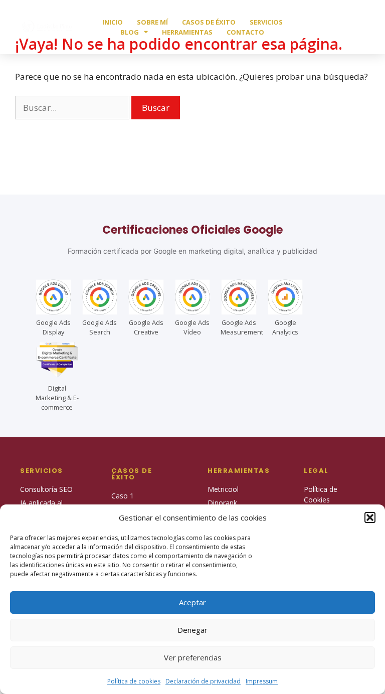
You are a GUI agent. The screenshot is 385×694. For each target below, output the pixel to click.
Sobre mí (152, 22)
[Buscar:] (73, 107)
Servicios (266, 22)
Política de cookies (133, 681)
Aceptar (192, 602)
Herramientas (187, 32)
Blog (129, 32)
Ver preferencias (193, 657)
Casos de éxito (209, 22)
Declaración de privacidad (203, 681)
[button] (370, 517)
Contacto (245, 32)
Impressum (262, 681)
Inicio (112, 22)
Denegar (192, 630)
